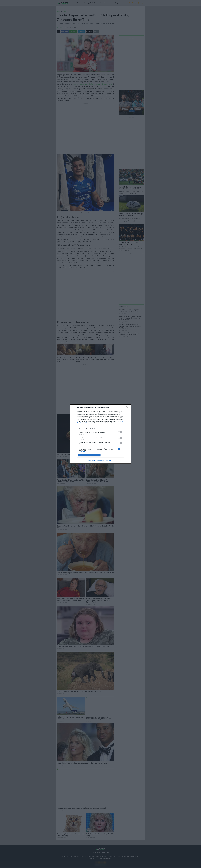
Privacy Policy (109, 460)
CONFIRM (89, 455)
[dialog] (100, 434)
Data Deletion (91, 460)
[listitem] (100, 429)
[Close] (127, 407)
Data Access (100, 460)
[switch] (120, 432)
